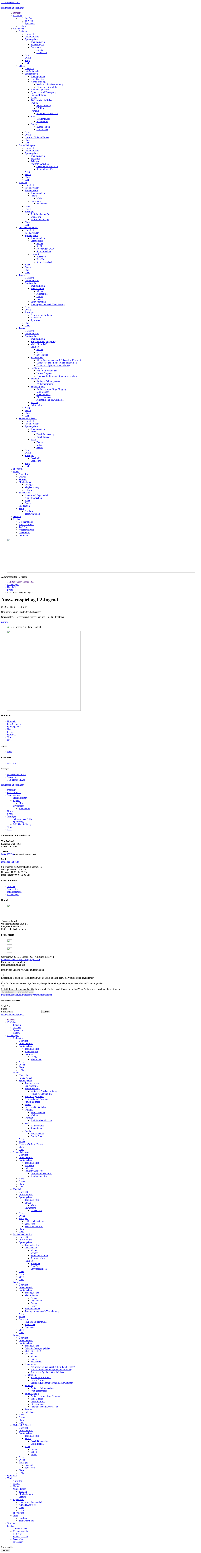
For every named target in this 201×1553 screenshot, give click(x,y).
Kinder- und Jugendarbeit (31, 1502)
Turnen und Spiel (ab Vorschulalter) (47, 1372)
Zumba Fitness (37, 1133)
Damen (34, 1303)
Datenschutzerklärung (19, 959)
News (10, 729)
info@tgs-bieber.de (10, 862)
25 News (17, 1027)
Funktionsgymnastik (34, 1096)
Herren (34, 1306)
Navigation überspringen (12, 7)
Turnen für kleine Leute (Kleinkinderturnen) (51, 1369)
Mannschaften (31, 1295)
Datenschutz (18, 1539)
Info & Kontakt (14, 724)
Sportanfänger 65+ (39, 1176)
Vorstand (17, 1486)
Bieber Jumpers (38, 1404)
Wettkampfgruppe (39, 1391)
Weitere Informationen (42, 994)
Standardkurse (37, 1125)
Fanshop (23, 1518)
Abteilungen (13, 584)
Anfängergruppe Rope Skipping (45, 1396)
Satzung (22, 1497)
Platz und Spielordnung (35, 1322)
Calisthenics (30, 1412)
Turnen (16, 1335)
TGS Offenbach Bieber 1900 (20, 582)
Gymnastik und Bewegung (37, 1099)
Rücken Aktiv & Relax (35, 1107)
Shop (9, 737)
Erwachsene (30, 1054)
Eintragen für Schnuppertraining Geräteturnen (52, 1383)
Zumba (28, 1131)
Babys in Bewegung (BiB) (37, 1348)
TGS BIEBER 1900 (10, 2)
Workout (29, 1117)
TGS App (17, 1534)
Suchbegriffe (7, 1011)
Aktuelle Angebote (27, 1505)
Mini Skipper (37, 1398)
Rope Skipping (32, 1393)
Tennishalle (30, 1324)
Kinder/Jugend (31, 1051)
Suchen (5, 1550)
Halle (27, 1446)
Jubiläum (17, 1025)
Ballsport (29, 1353)
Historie (16, 1033)
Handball (11, 587)
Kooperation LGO (39, 1255)
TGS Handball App (16, 780)
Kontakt (5, 959)
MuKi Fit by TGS (33, 1351)
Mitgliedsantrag (14, 892)
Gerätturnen (30, 1375)
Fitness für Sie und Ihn (41, 1094)
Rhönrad (29, 1385)
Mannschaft (36, 1059)
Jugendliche (36, 1300)
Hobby (34, 1056)
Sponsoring (12, 777)
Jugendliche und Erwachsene (44, 1406)
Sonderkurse (36, 1128)
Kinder (34, 1250)
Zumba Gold (37, 1136)
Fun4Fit (34, 1266)
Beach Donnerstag (39, 1441)
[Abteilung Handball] (44, 710)
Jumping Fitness (32, 1102)
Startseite (11, 1019)
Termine (11, 886)
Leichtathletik (31, 1247)
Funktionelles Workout (41, 1120)
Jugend (28, 1202)
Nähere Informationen (41, 1377)
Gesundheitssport (21, 1152)
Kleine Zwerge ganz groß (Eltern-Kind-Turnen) (53, 1367)
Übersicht (11, 721)
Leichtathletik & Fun (22, 1234)
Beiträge (23, 1491)
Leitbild (16, 1483)
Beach (28, 1438)
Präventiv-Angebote (34, 1170)
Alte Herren (12, 763)
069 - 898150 (7, 854)
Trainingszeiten (32, 1049)
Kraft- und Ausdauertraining (44, 1091)
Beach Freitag (37, 1444)
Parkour (28, 1409)
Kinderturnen (31, 1364)
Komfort (52, 983)
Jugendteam (18, 1499)
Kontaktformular (20, 1531)
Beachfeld (29, 1465)
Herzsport (29, 1165)
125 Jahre (11, 1022)
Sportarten (12, 1475)
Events (10, 590)
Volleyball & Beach (22, 1425)
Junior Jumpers (38, 1401)
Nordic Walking (38, 1112)
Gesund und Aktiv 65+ (41, 1173)
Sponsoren (18, 1030)
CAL (9, 740)
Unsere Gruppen (38, 1380)
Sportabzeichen (38, 1258)
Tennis (16, 1282)
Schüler (34, 1253)
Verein (10, 1478)
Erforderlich (47, 978)
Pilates (28, 1104)
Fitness (16, 1072)
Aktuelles (17, 1481)
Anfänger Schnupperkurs (42, 1388)
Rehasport (29, 1168)
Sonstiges (11, 734)
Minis (9, 751)
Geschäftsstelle (20, 1528)
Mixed (34, 1451)
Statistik (60, 989)
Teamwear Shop (26, 1520)
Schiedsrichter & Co (16, 774)
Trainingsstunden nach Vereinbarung (42, 1311)
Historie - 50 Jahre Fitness (31, 1144)
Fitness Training (32, 1088)
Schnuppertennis (32, 1308)
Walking (29, 1109)
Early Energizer (32, 1086)
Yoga (27, 1123)
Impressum (35, 959)
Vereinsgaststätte (20, 1536)
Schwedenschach (39, 1269)
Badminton (18, 1038)
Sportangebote (13, 726)
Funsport (29, 1261)
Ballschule (35, 1263)
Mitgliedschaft (19, 1489)
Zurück (4, 622)
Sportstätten (12, 889)
